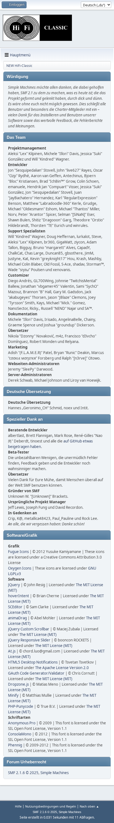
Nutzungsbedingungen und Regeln (50, 806)
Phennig (15, 745)
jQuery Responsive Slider (29, 640)
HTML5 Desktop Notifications (33, 662)
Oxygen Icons (19, 568)
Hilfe (18, 806)
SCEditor (15, 606)
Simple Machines (54, 772)
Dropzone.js (18, 684)
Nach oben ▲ (89, 806)
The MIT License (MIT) (37, 634)
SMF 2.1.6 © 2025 (23, 772)
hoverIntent (18, 595)
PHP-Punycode (20, 706)
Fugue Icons (18, 551)
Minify (13, 695)
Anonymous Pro (21, 722)
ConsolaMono (19, 734)
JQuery (14, 584)
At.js (11, 651)
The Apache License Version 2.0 (62, 667)
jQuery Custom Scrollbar (28, 629)
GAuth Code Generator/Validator (36, 673)
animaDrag (17, 617)
